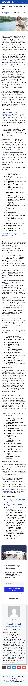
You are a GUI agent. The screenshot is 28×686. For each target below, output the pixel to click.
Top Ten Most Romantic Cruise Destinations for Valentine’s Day (14, 536)
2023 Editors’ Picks (9, 284)
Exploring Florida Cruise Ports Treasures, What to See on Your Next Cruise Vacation (16, 517)
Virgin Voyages (6, 112)
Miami (16, 230)
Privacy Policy (7, 676)
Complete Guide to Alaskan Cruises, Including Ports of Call (15, 501)
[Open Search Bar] (22, 2)
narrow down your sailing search (13, 65)
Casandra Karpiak (6, 13)
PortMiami (5, 153)
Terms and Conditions (18, 676)
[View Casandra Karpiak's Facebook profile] (12, 620)
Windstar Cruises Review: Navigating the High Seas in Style (15, 512)
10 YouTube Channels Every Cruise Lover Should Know (15, 532)
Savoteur (7, 2)
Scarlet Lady (10, 117)
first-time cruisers (15, 147)
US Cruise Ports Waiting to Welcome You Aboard (15, 524)
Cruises (24, 13)
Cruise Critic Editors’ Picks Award (13, 60)
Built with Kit (14, 598)
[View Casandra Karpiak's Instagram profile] (15, 620)
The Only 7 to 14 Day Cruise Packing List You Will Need (15, 521)
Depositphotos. (16, 682)
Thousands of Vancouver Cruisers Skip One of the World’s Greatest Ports (14, 528)
